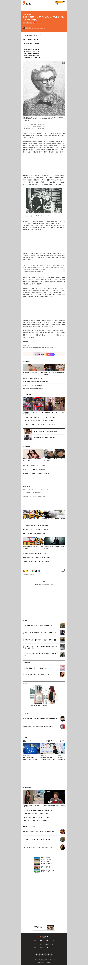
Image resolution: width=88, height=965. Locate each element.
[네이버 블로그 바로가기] (51, 954)
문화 (41, 944)
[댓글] (34, 22)
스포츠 (41, 947)
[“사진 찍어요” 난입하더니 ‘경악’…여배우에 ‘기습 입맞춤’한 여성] (62, 831)
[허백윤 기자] (24, 28)
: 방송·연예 (27, 787)
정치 (35, 941)
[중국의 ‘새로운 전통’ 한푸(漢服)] (62, 726)
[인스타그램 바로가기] (45, 954)
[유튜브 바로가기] (42, 954)
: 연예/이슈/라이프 (28, 826)
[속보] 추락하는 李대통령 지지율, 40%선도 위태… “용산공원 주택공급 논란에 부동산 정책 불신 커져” (46, 265)
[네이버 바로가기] (48, 954)
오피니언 (24, 713)
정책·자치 (35, 944)
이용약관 (38, 959)
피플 (35, 947)
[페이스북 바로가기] (36, 954)
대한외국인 (29, 14)
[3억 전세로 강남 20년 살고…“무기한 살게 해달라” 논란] (62, 839)
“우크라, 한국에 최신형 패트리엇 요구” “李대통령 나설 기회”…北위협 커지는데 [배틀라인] (43, 267)
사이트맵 (49, 959)
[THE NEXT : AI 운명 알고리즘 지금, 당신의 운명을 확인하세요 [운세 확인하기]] (44, 354)
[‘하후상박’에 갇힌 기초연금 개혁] (62, 719)
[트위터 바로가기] (39, 954)
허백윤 (27, 27)
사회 (41, 941)
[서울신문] (27, 3)
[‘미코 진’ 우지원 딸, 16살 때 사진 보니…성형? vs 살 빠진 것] (62, 847)
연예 (47, 947)
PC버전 (53, 959)
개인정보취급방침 (44, 959)
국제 (53, 941)
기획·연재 (25, 737)
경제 (47, 941)
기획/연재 (24, 14)
